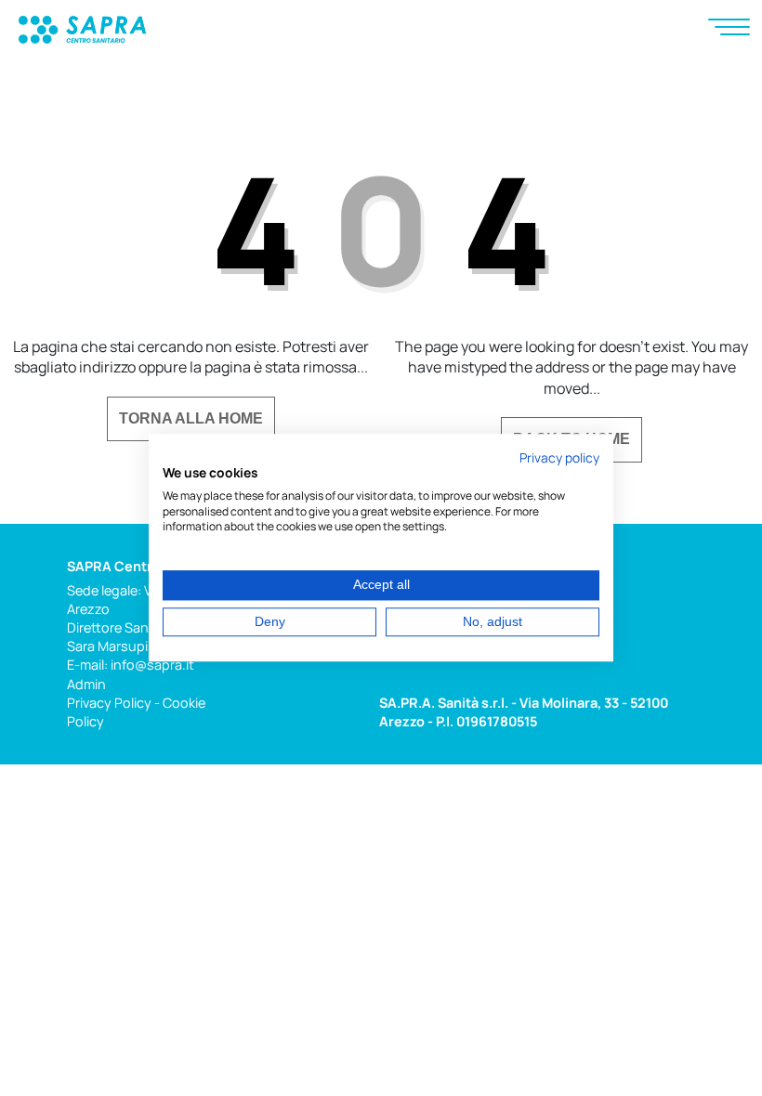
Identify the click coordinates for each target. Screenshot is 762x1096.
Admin (86, 684)
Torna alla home (191, 418)
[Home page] (82, 28)
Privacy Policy (109, 702)
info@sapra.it (152, 664)
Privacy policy (559, 457)
